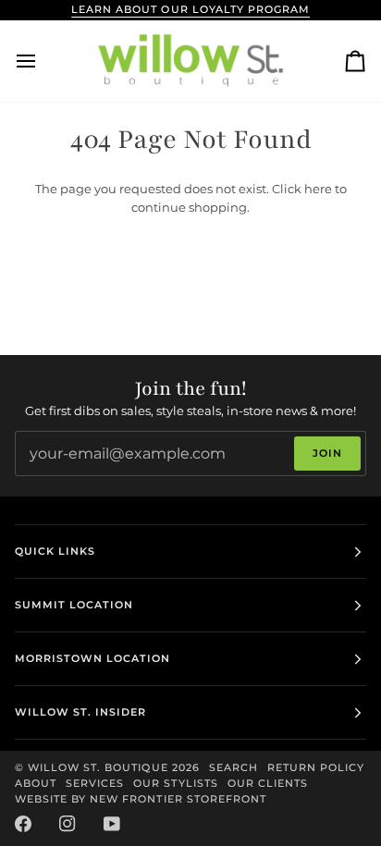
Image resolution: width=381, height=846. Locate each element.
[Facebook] (23, 823)
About (35, 783)
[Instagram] (67, 823)
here (318, 188)
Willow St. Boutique (98, 767)
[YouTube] (112, 823)
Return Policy (315, 767)
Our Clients (267, 783)
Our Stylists (175, 783)
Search (233, 767)
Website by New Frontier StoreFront (140, 798)
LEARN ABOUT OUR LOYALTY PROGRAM (190, 9)
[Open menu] (42, 61)
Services (95, 783)
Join (327, 453)
